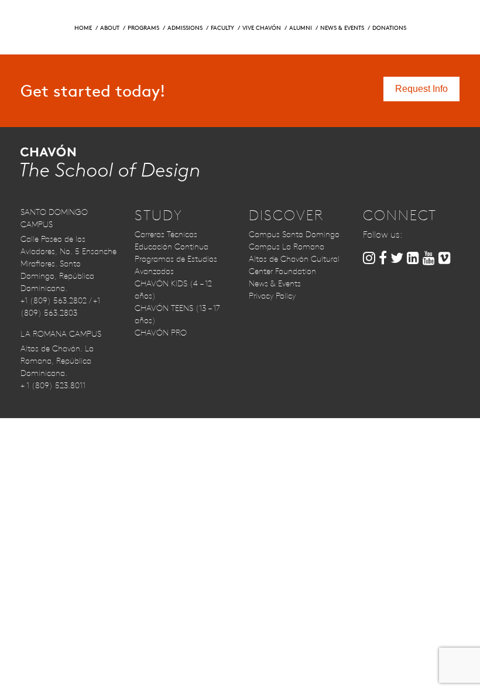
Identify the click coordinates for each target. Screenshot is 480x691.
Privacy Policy (272, 295)
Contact (368, 17)
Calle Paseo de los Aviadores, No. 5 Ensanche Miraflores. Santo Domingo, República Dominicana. (68, 263)
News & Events (275, 283)
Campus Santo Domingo (294, 234)
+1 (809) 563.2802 (53, 300)
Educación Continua (171, 246)
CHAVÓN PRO (161, 332)
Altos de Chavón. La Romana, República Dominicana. (57, 360)
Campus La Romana (286, 246)
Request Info (61, 17)
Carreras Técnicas (166, 234)
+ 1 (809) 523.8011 (52, 385)
